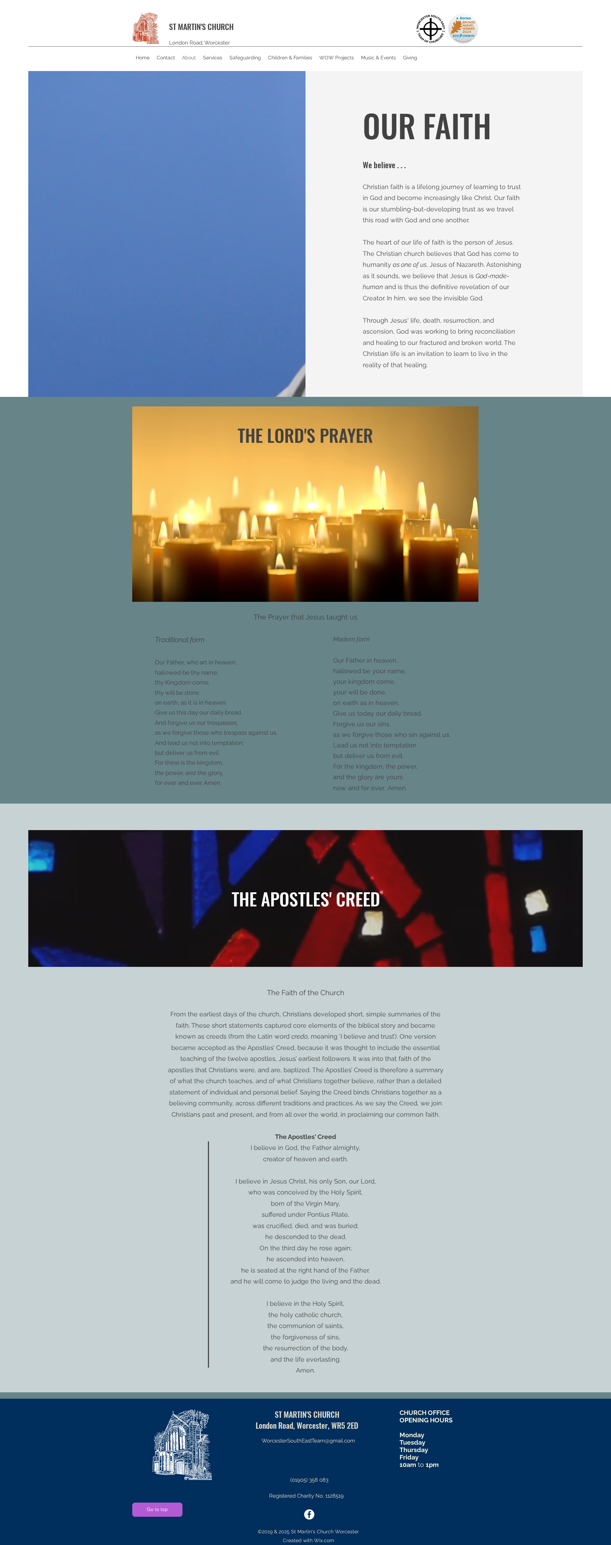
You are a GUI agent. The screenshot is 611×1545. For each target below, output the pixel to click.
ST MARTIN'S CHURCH (201, 26)
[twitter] (309, 1514)
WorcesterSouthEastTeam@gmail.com (308, 1441)
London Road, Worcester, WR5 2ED (307, 1425)
